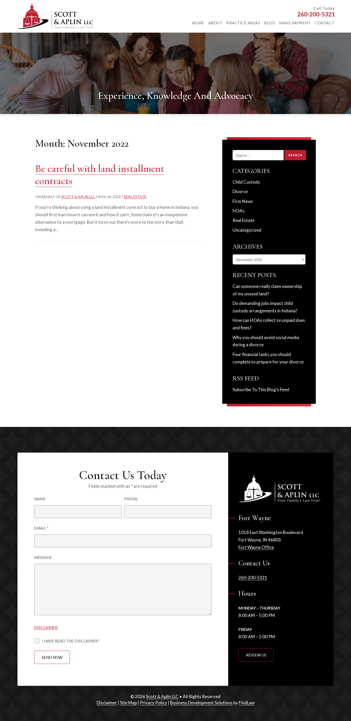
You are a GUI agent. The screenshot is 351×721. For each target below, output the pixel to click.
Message (43, 557)
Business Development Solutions (201, 702)
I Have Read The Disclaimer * (71, 641)
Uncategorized (247, 230)
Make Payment (295, 23)
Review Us (256, 655)
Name (39, 499)
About (215, 23)
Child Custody (246, 182)
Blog (269, 23)
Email (41, 528)
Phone (131, 499)
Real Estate (135, 196)
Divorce (240, 191)
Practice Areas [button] (243, 23)
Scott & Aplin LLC (78, 196)
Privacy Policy (153, 702)
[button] (344, 690)
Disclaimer (46, 627)
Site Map (128, 702)
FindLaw (247, 702)
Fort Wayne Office (256, 547)
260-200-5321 (316, 14)
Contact (324, 23)
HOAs (239, 210)
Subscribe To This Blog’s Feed (261, 389)
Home (198, 23)
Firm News (243, 201)
